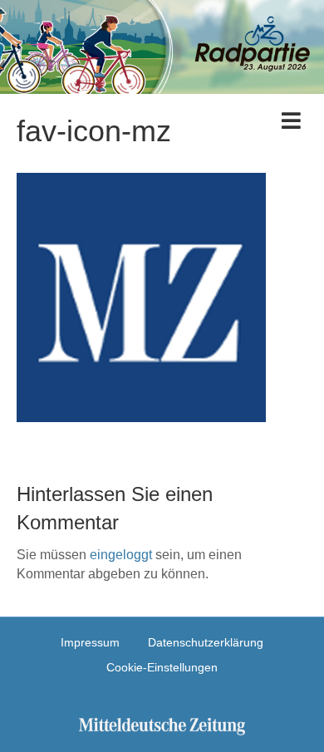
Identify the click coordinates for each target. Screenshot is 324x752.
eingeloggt (121, 555)
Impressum (90, 642)
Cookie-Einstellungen (162, 667)
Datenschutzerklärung (205, 642)
